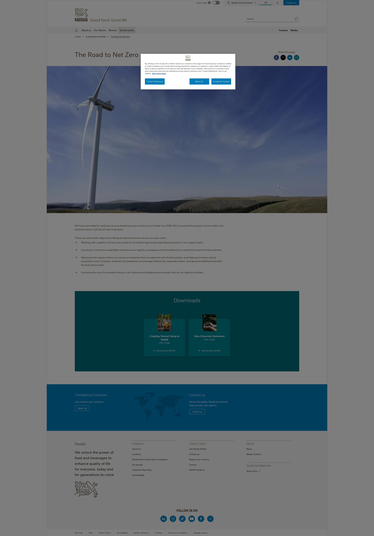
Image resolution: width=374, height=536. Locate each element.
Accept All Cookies (221, 81)
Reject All (199, 81)
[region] (188, 72)
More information (159, 73)
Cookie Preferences (155, 81)
